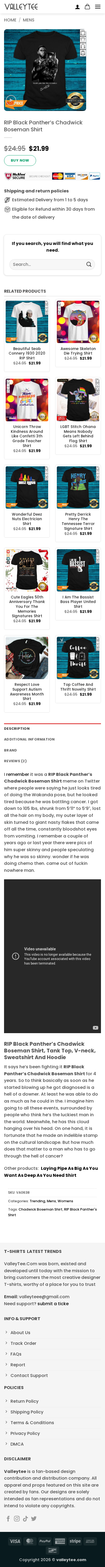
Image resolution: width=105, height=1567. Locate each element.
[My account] (77, 7)
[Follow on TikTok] (25, 1519)
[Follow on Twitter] (34, 1519)
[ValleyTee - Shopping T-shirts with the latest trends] (21, 6)
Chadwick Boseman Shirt (40, 1209)
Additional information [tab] (29, 739)
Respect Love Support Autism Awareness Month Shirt (27, 691)
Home (10, 20)
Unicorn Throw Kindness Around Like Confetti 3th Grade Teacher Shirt (27, 436)
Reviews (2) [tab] (15, 761)
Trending (37, 1201)
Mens (28, 20)
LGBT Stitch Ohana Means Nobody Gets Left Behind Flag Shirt (78, 434)
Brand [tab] (10, 750)
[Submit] (89, 264)
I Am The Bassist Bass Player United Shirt (78, 602)
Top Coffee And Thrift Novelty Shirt (78, 687)
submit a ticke (53, 1304)
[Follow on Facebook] (8, 1519)
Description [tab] (17, 728)
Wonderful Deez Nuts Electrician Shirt (27, 519)
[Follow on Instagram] (17, 1519)
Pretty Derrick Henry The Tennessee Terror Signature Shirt (78, 521)
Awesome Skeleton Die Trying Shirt (78, 351)
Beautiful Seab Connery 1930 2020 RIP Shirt (27, 354)
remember (17, 774)
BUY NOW (20, 160)
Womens (65, 1201)
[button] (87, 6)
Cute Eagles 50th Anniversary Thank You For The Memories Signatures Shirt (27, 607)
